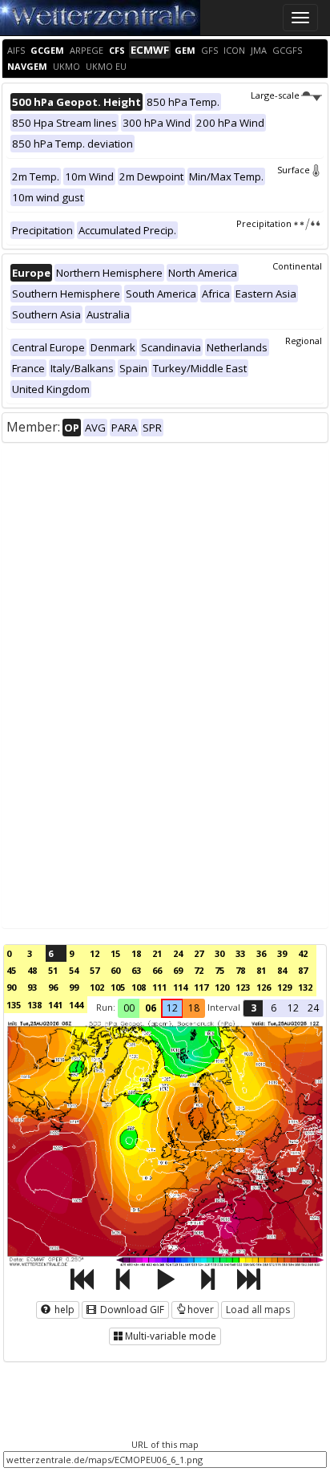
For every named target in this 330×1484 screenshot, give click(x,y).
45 (11, 970)
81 (261, 970)
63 (136, 970)
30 (219, 953)
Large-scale (275, 95)
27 (198, 953)
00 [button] (129, 1008)
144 (76, 1005)
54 (73, 970)
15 (115, 953)
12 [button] (172, 1008)
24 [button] (313, 1008)
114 (180, 987)
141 (55, 1005)
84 (282, 970)
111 (159, 987)
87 (303, 970)
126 (263, 987)
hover (200, 1309)
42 (303, 953)
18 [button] (193, 1008)
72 (198, 970)
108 (138, 987)
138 (34, 1005)
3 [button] (253, 1008)
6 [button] (273, 1008)
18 (136, 953)
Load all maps (258, 1309)
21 (157, 953)
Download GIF (131, 1309)
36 (261, 953)
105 (118, 987)
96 (53, 987)
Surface (293, 170)
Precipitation (264, 223)
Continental (297, 266)
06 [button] (150, 1008)
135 (13, 1005)
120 (222, 987)
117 (201, 987)
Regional (303, 341)
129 (284, 987)
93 (32, 987)
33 (240, 953)
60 (115, 970)
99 (73, 987)
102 (97, 987)
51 (53, 970)
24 (178, 953)
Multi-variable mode (170, 1336)
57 (94, 970)
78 (240, 970)
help (63, 1309)
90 (11, 987)
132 (305, 987)
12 (94, 953)
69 (178, 970)
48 (32, 970)
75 (219, 970)
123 (242, 987)
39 (282, 953)
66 (157, 970)
